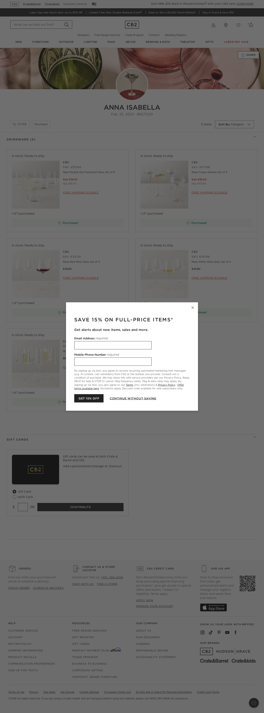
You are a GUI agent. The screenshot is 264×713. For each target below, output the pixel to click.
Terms (129, 384)
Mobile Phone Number (96, 354)
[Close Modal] (192, 307)
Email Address (91, 338)
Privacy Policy (166, 384)
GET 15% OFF (89, 398)
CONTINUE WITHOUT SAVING (133, 398)
